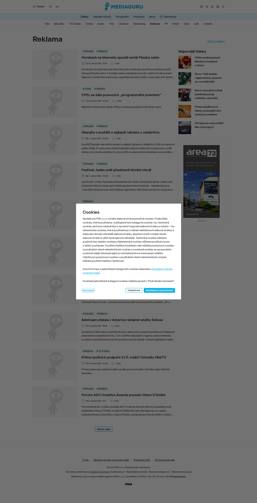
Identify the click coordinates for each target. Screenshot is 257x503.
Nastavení (88, 290)
